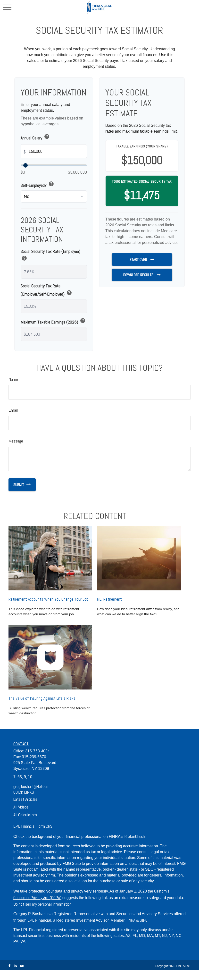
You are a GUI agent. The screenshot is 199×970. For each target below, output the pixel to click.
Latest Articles (25, 799)
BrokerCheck (134, 836)
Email (13, 410)
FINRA (130, 920)
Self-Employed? (37, 184)
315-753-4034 (37, 751)
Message (15, 441)
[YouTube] (22, 966)
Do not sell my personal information (42, 904)
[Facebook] (9, 966)
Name (13, 379)
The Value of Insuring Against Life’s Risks (41, 698)
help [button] (47, 136)
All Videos (21, 807)
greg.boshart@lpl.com (31, 786)
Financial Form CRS (36, 826)
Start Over (139, 259)
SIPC (144, 920)
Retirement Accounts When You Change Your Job (48, 599)
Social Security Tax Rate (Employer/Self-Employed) (46, 290)
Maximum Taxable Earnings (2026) (53, 321)
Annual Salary (35, 137)
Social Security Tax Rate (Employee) (50, 255)
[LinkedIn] (15, 966)
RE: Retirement (109, 599)
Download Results (138, 274)
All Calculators (25, 814)
